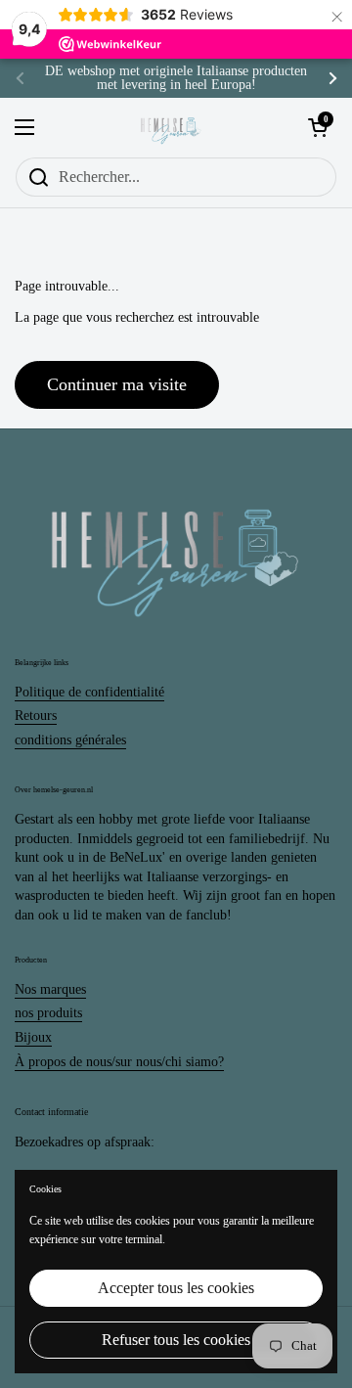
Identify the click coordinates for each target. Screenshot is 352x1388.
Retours (36, 715)
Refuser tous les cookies (176, 1339)
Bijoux (33, 1037)
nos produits (48, 1013)
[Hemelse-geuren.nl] (171, 127)
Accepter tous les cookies (176, 1287)
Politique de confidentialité (89, 692)
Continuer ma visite (117, 384)
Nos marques (50, 989)
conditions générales (70, 740)
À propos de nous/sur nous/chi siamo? (119, 1061)
